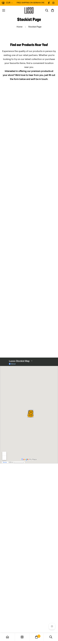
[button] (52, 10)
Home (20, 27)
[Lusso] (29, 10)
